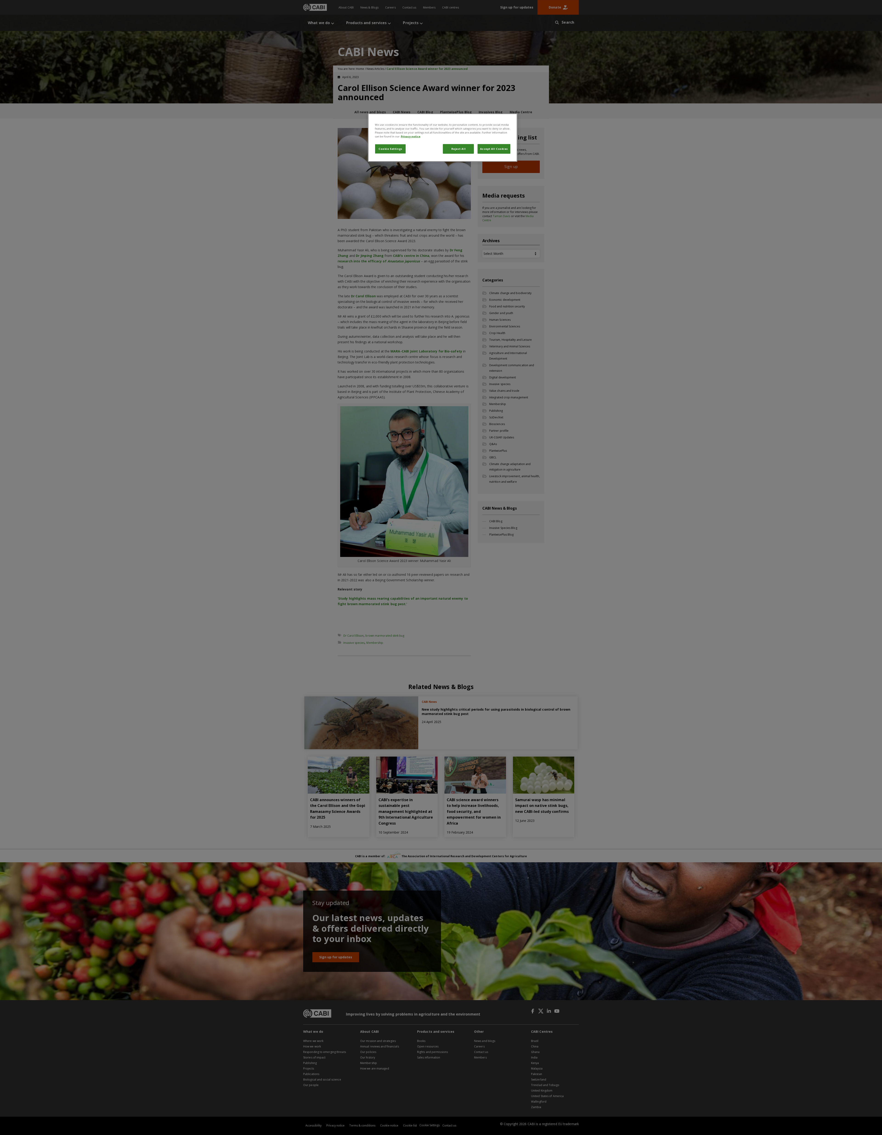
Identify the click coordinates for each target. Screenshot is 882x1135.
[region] (442, 138)
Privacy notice (410, 136)
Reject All (458, 148)
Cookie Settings (390, 148)
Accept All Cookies (494, 148)
